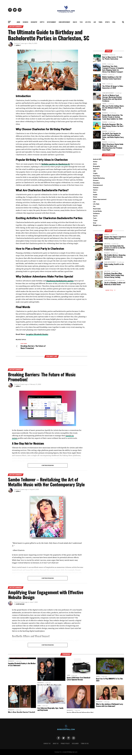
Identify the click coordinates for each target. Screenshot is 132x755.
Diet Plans (96, 176)
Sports (107, 22)
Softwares (96, 213)
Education (96, 183)
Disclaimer (75, 743)
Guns (95, 192)
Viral (113, 22)
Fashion (95, 187)
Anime (18, 22)
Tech (81, 22)
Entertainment (51, 22)
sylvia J (18, 45)
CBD (94, 171)
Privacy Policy (65, 743)
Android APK (97, 159)
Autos (95, 164)
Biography (34, 22)
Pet (94, 206)
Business (25, 22)
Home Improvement (64, 22)
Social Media (97, 211)
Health (75, 22)
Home (95, 197)
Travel (100, 22)
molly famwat (20, 604)
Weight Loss (97, 225)
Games (95, 190)
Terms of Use (85, 743)
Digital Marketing (99, 178)
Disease (95, 180)
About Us (55, 743)
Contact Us (47, 743)
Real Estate (97, 209)
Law (95, 22)
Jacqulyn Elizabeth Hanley (37, 334)
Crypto (42, 22)
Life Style (88, 22)
